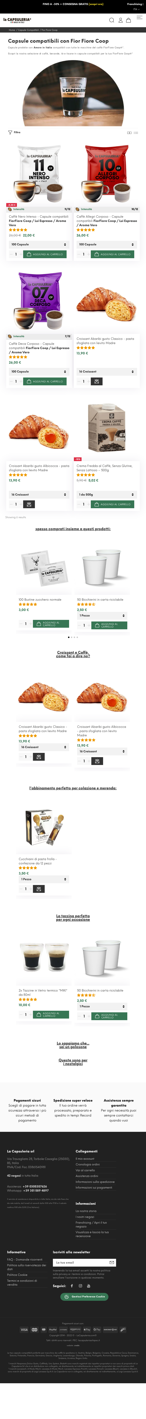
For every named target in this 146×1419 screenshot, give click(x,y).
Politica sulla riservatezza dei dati (26, 1267)
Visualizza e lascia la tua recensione (92, 1234)
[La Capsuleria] (37, 20)
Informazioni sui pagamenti (94, 1187)
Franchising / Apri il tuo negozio (91, 1224)
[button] (68, 637)
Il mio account (85, 1158)
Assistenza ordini (87, 1176)
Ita (135, 9)
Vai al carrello (85, 1170)
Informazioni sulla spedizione (95, 1182)
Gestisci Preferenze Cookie (88, 1296)
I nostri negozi (85, 1217)
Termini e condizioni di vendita (22, 1282)
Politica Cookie (17, 1275)
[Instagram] (80, 1286)
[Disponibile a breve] (97, 381)
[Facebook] (72, 1286)
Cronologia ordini (88, 1164)
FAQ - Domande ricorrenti (24, 1259)
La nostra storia (86, 1211)
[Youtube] (88, 1286)
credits (76, 1345)
